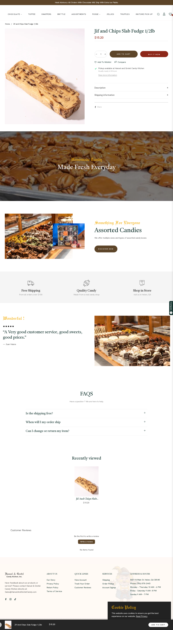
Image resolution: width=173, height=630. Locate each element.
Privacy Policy (53, 583)
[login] (164, 14)
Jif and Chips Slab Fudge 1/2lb (86, 499)
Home (7, 24)
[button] (158, 14)
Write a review (86, 541)
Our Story (51, 580)
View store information (107, 75)
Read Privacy (141, 616)
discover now (106, 249)
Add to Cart (158, 625)
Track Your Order (82, 583)
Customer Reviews (82, 587)
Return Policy (52, 587)
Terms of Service (54, 591)
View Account (80, 580)
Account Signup (109, 587)
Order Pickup (108, 583)
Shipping (106, 580)
